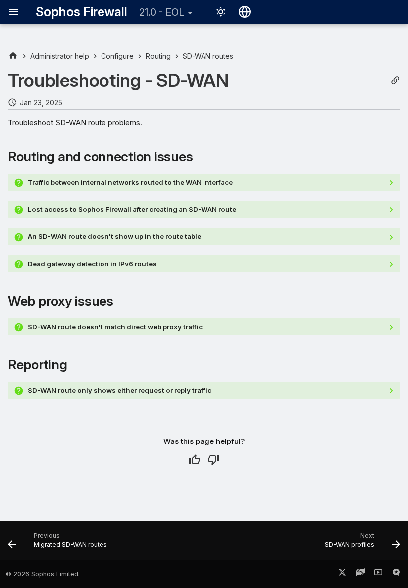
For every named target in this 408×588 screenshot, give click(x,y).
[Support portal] (360, 574)
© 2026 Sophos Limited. (43, 574)
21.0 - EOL (161, 12)
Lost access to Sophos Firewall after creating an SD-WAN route (132, 209)
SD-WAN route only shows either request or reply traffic (119, 390)
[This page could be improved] (213, 460)
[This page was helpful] (194, 460)
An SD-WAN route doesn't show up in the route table (114, 236)
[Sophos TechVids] (378, 574)
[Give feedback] (396, 574)
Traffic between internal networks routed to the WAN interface (130, 182)
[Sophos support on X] (342, 574)
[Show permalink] (395, 80)
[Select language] (245, 12)
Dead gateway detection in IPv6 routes (92, 264)
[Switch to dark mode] (221, 12)
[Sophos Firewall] (13, 56)
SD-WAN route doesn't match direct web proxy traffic (115, 327)
